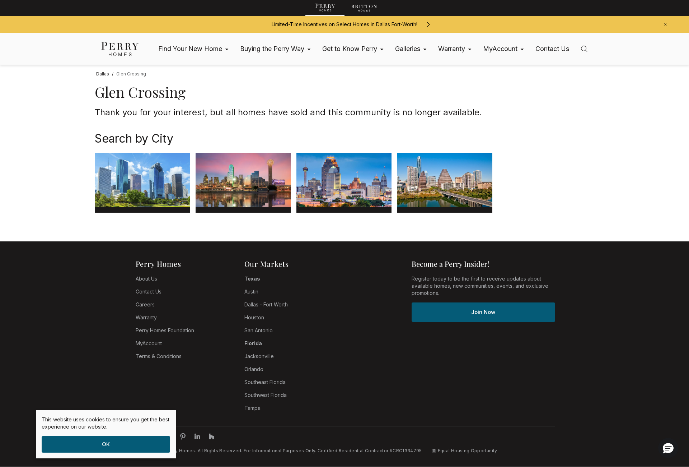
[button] (668, 448)
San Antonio (258, 330)
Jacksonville (259, 356)
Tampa (252, 408)
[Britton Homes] (364, 8)
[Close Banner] (665, 24)
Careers (145, 304)
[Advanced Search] (584, 48)
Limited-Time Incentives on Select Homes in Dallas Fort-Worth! (344, 24)
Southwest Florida (265, 395)
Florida (253, 343)
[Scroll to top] (667, 422)
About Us (146, 279)
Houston (254, 317)
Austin (251, 291)
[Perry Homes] (324, 8)
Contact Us (148, 291)
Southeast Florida (265, 382)
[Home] (120, 49)
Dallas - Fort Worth (266, 304)
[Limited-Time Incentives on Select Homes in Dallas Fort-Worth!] (428, 24)
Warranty (146, 317)
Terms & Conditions (159, 356)
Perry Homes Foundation (165, 330)
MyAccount (149, 343)
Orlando (253, 369)
